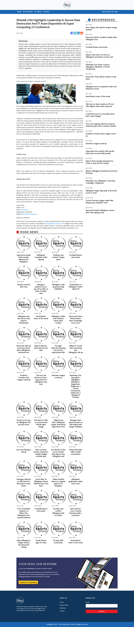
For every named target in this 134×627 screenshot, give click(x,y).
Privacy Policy (64, 605)
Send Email (23, 210)
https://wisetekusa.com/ (29, 214)
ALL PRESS (37, 12)
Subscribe (102, 611)
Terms (62, 602)
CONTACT (46, 12)
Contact (62, 611)
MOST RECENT (28, 12)
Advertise (63, 608)
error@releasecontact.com (54, 223)
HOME (19, 12)
